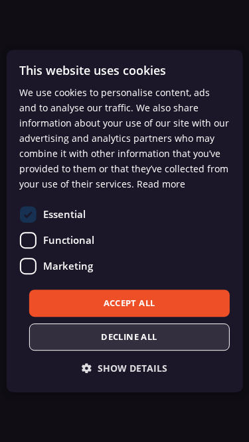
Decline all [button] (129, 337)
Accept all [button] (129, 303)
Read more (161, 184)
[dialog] (124, 221)
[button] (124, 368)
